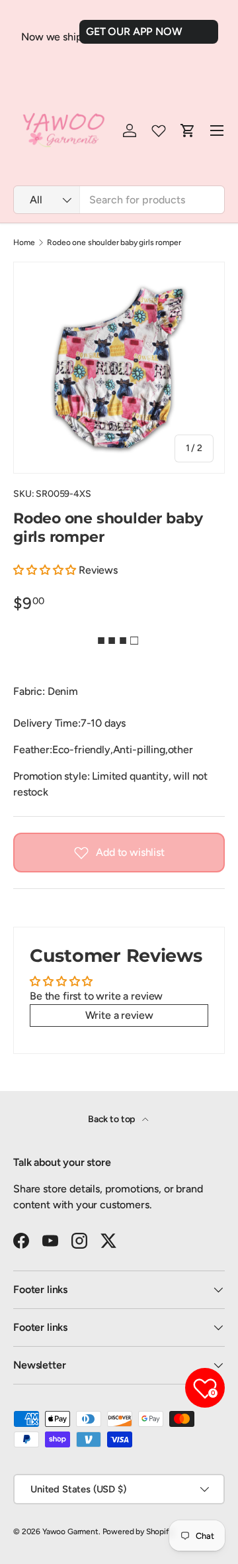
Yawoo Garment (70, 1531)
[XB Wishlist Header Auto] (158, 130)
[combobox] (119, 199)
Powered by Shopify (137, 1531)
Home (23, 242)
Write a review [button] (119, 1015)
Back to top (112, 1119)
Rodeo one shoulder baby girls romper (113, 242)
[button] (46, 570)
